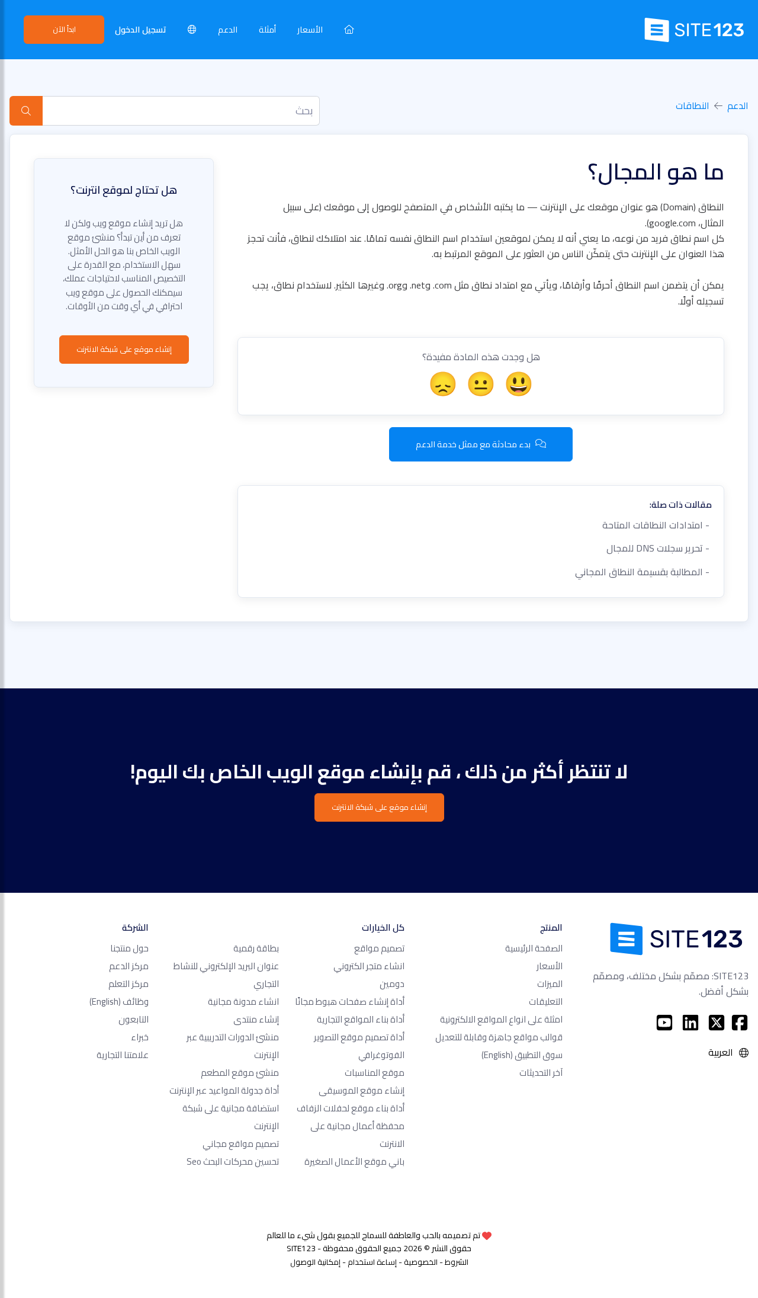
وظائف (119, 1001)
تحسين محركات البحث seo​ (233, 1161)
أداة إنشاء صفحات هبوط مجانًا (349, 1001)
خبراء (140, 1037)
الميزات (550, 983)
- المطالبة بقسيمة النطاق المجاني (643, 572)
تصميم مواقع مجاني (241, 1143)
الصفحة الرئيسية (534, 948)
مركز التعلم (128, 983)
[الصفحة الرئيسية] (349, 29)
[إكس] (716, 1022)
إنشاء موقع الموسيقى (361, 1090)
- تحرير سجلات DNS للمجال (659, 548)
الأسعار (310, 29)
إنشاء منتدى (256, 1019)
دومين (392, 983)
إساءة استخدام (372, 1262)
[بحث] (26, 111)
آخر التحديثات (541, 1072)
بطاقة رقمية (256, 948)
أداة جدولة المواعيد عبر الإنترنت (224, 1090)
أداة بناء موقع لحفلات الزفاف (350, 1108)
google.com (672, 223)
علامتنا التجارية (123, 1054)
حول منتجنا (129, 948)
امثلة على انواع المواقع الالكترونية (501, 1019)
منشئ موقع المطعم (240, 1072)
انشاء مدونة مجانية (243, 1001)
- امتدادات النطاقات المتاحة (657, 525)
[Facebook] (740, 1022)
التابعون (133, 1019)
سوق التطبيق (522, 1054)
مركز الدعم (129, 966)
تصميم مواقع (379, 948)
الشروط (456, 1262)
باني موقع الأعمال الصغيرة (354, 1161)
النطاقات (692, 105)
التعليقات (546, 1001)
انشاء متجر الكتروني (368, 966)
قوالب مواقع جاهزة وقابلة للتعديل (499, 1037)
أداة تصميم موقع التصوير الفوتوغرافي (359, 1045)
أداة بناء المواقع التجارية (360, 1019)
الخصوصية (421, 1262)
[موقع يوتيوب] (664, 1022)
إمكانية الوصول (315, 1262)
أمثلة (267, 29)
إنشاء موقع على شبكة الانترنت (124, 349)
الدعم (227, 29)
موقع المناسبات (374, 1072)
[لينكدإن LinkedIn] (690, 1022)
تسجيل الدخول (140, 29)
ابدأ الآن (64, 29)
